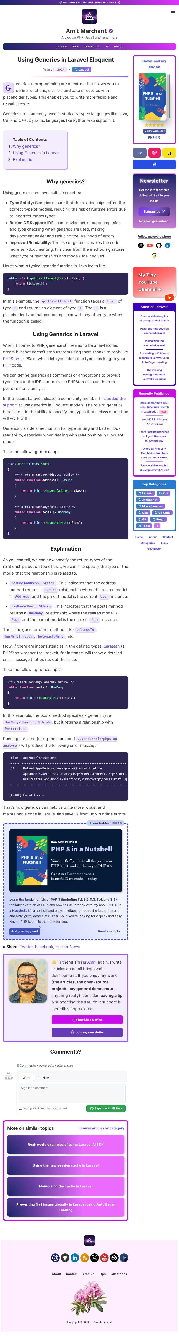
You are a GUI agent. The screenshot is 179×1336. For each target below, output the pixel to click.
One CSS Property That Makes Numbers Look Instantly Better (154, 453)
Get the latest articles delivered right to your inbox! (154, 195)
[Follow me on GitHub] (159, 247)
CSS (145, 512)
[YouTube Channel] (150, 247)
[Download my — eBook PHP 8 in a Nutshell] (154, 96)
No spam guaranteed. (154, 221)
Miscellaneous (152, 506)
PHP (75, 46)
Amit (91, 962)
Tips (102, 1274)
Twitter (26, 946)
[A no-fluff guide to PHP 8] (65, 860)
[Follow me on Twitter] (28, 981)
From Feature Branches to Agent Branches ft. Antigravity (154, 436)
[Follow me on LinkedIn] (167, 247)
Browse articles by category (101, 1128)
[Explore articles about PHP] (140, 153)
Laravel (61, 46)
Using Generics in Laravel (36, 153)
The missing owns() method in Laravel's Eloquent (154, 374)
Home (139, 537)
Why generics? (26, 146)
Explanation (24, 159)
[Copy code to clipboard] (124, 277)
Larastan (112, 646)
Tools (146, 526)
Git (107, 46)
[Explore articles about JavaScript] (169, 153)
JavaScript (92, 46)
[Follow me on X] (141, 247)
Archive (88, 1274)
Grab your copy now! (24, 931)
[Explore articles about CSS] (154, 164)
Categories (148, 543)
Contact (168, 537)
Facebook (44, 946)
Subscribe (152, 211)
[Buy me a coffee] (154, 257)
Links (164, 543)
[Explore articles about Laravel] (154, 153)
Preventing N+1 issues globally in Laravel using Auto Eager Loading (154, 358)
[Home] (89, 16)
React (118, 46)
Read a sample (109, 931)
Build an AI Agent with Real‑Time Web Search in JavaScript (154, 407)
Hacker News (67, 946)
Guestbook (154, 548)
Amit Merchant (86, 31)
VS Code (164, 512)
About (153, 537)
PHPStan (11, 358)
